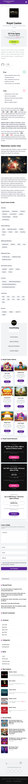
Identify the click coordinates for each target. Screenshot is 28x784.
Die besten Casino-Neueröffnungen (10, 603)
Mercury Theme (24, 778)
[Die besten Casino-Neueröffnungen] (4, 752)
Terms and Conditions (17, 781)
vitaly (8, 64)
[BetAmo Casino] (4, 677)
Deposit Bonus (14, 466)
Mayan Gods (7, 422)
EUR (23, 296)
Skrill (16, 232)
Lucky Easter (7, 397)
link (4, 113)
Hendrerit (4, 214)
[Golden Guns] (20, 370)
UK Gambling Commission (8, 287)
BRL (3, 296)
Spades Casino (12, 698)
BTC (8, 296)
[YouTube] (16, 771)
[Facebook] (8, 771)
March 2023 (5, 629)
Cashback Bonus (14, 494)
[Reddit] (20, 771)
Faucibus (22, 211)
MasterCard (5, 244)
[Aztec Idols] (20, 395)
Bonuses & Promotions (14, 346)
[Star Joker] (7, 371)
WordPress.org (5, 663)
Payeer (4, 232)
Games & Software (14, 341)
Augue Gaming (5, 211)
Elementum (14, 211)
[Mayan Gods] (7, 420)
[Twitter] (12, 771)
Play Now (13, 41)
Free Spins (14, 444)
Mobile (11, 312)
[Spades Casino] (4, 704)
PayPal (10, 232)
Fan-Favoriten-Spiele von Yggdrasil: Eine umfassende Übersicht (11, 589)
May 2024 (4, 627)
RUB (3, 299)
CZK (13, 296)
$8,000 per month (6, 259)
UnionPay (23, 232)
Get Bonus (14, 457)
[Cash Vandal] (20, 420)
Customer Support (14, 350)
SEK (8, 299)
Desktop (4, 312)
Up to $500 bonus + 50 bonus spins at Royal (14, 497)
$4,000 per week (16, 256)
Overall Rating (14, 328)
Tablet (3, 314)
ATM (3, 229)
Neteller (21, 229)
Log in (3, 656)
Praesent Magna (6, 216)
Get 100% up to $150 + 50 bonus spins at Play (14, 469)
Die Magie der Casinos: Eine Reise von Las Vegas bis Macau (13, 600)
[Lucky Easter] (7, 395)
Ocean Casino (12, 689)
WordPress (18, 778)
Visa (3, 234)
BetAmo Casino (13, 672)
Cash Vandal (21, 423)
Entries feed (5, 658)
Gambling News (6, 644)
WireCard (4, 247)
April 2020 (4, 632)
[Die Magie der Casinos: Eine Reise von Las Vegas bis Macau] (4, 744)
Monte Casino (12, 707)
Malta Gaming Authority (14, 281)
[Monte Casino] (4, 713)
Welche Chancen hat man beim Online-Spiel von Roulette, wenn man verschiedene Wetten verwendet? (13, 595)
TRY (13, 299)
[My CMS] (8, 1)
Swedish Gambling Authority (9, 284)
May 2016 (4, 634)
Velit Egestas (5, 219)
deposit (17, 37)
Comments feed (6, 661)
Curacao (4, 281)
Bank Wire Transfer (12, 229)
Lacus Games (13, 214)
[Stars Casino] (4, 686)
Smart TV (18, 312)
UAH (18, 299)
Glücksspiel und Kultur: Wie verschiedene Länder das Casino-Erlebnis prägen (13, 606)
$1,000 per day (5, 256)
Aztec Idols (21, 398)
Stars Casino (12, 680)
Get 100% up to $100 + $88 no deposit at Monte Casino (14, 447)
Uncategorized (5, 646)
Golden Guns (21, 372)
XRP (3, 302)
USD (23, 299)
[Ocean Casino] (4, 695)
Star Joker (7, 373)
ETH (18, 296)
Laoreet (21, 214)
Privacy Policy (9, 781)
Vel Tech (15, 216)
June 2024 (4, 624)
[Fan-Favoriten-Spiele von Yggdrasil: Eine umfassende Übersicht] (4, 726)
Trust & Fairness (14, 337)
